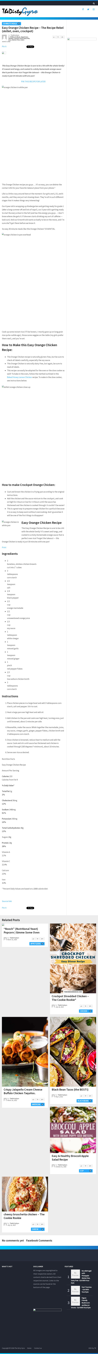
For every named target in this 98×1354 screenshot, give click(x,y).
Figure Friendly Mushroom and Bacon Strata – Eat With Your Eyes (80, 1303)
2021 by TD (92, 1348)
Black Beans (83, 1100)
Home (29, 1348)
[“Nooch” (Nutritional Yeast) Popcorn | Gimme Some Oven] (3, 925)
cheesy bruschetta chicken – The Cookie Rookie (24, 1216)
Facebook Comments (39, 1240)
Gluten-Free (16, 40)
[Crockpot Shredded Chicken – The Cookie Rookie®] (73, 958)
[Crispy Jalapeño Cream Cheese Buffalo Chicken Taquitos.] (25, 1052)
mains (22, 40)
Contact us (38, 1348)
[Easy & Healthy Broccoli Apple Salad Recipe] (73, 1130)
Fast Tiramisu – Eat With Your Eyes (87, 1289)
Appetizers (24, 37)
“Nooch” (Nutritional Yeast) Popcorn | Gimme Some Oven (22, 930)
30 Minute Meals (10, 23)
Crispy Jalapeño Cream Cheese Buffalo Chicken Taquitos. (23, 1091)
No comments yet (13, 1240)
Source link (7, 901)
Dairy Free (26, 38)
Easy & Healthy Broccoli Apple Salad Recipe (70, 1157)
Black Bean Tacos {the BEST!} (70, 1089)
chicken (10, 38)
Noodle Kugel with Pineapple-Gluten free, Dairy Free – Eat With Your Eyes (81, 1277)
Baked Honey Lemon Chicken (19, 377)
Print (4, 547)
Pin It (4, 46)
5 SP (82, 1170)
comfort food (18, 38)
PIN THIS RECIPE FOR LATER (33, 81)
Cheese (35, 1229)
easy (9, 40)
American (36, 1104)
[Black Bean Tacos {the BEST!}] (73, 1052)
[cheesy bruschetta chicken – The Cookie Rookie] (25, 1194)
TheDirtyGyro (15, 35)
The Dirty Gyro (20, 1348)
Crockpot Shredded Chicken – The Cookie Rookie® (70, 998)
